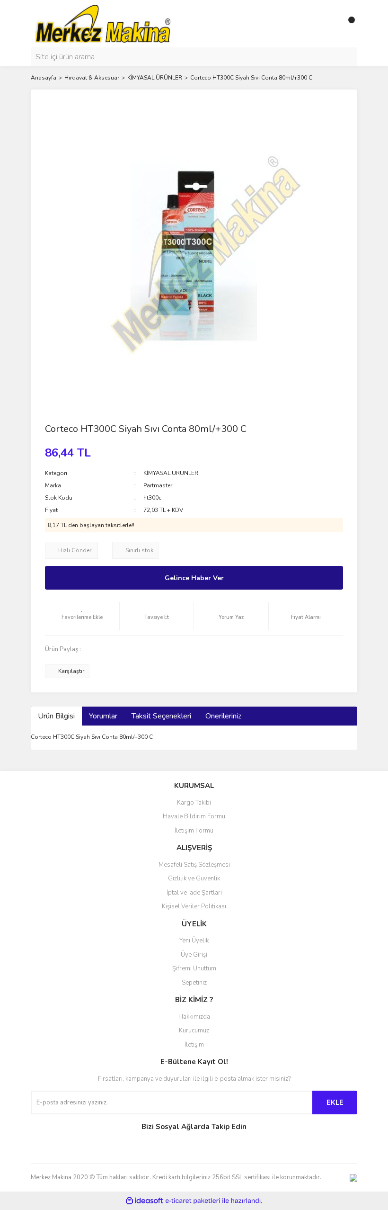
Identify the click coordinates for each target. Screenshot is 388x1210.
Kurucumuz (194, 1030)
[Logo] (102, 23)
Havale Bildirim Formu (194, 816)
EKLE (335, 1102)
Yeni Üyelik (194, 940)
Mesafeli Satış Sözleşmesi (194, 864)
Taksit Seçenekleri (161, 716)
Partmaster (157, 485)
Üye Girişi (194, 954)
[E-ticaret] (192, 1201)
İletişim (194, 1044)
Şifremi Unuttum (194, 968)
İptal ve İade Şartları (194, 892)
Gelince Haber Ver (194, 578)
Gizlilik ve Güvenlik (194, 878)
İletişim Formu (194, 830)
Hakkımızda (194, 1017)
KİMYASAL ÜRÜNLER (170, 473)
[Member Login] (329, 24)
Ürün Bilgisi (56, 716)
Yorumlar (103, 716)
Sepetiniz (194, 982)
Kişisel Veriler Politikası (194, 906)
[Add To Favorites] (82, 616)
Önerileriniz (223, 716)
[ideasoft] (144, 1200)
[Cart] (347, 23)
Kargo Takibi (194, 802)
